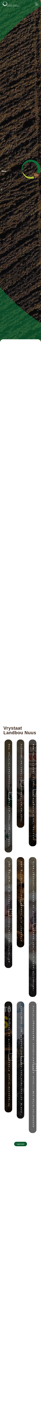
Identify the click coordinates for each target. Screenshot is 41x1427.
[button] (20, 1144)
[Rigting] (36, 4)
